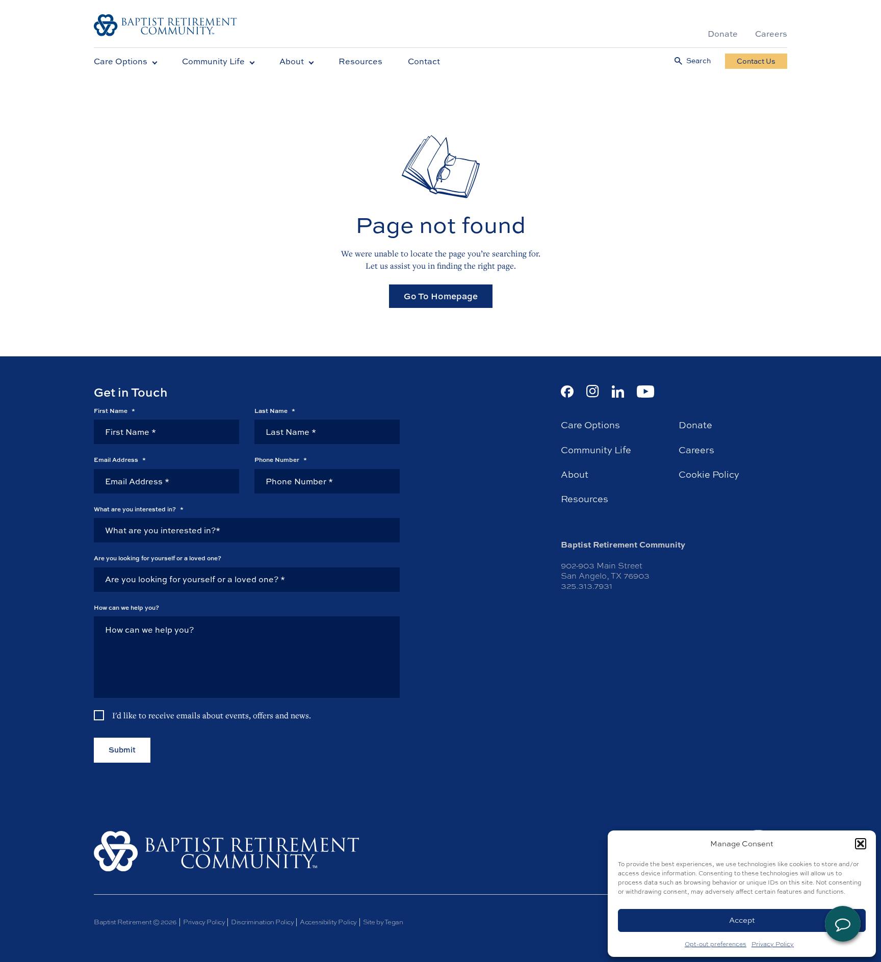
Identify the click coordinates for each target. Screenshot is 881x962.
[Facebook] (567, 391)
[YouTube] (646, 391)
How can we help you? (126, 607)
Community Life (213, 61)
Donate (723, 33)
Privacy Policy (773, 944)
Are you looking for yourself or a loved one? (157, 558)
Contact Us (756, 61)
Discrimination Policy (262, 922)
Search (698, 61)
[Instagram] (592, 391)
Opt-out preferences (715, 944)
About (291, 61)
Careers (771, 33)
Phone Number (280, 459)
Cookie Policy (709, 474)
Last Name (274, 410)
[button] (861, 844)
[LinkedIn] (618, 391)
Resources (360, 61)
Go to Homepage (441, 296)
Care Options (120, 61)
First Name (114, 410)
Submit (122, 749)
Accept (742, 920)
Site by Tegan (383, 922)
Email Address (120, 459)
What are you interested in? (139, 509)
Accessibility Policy (328, 922)
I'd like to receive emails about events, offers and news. (211, 715)
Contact (424, 61)
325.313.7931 (586, 586)
